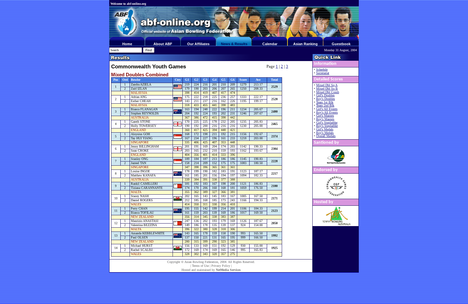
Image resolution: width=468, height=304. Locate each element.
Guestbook (341, 44)
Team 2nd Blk (325, 105)
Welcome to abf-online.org (128, 3)
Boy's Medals (325, 133)
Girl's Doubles (325, 95)
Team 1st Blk (324, 102)
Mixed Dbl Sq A (326, 85)
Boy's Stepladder (327, 126)
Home (127, 44)
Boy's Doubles (325, 98)
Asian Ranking (305, 44)
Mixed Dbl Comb (327, 92)
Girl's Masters (325, 115)
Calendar (269, 44)
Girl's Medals (324, 129)
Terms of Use (200, 265)
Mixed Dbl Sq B (327, 88)
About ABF (162, 44)
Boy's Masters (325, 119)
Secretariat (322, 73)
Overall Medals (326, 136)
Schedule (322, 69)
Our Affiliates (198, 44)
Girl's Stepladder (326, 122)
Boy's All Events (327, 112)
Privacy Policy (220, 265)
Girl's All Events (326, 109)
